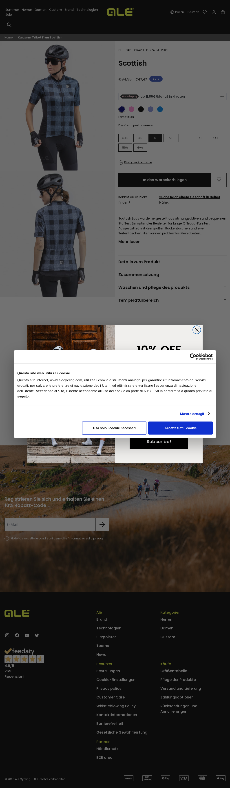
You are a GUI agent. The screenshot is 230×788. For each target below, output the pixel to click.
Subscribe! (159, 441)
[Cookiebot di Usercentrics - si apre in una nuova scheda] (193, 356)
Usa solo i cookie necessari (114, 428)
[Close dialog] (197, 330)
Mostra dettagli (192, 413)
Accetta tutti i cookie (180, 428)
